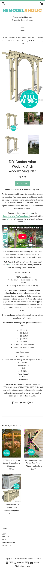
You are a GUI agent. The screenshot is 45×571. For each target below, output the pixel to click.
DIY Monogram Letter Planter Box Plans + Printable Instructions (33, 463)
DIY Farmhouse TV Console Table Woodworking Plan (11, 507)
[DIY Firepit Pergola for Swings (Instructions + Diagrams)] (11, 443)
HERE (10, 264)
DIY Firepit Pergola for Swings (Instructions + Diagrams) (11, 463)
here (30, 213)
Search (4, 533)
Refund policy (7, 545)
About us (5, 536)
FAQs (4, 539)
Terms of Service (8, 542)
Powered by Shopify (34, 558)
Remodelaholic (22, 558)
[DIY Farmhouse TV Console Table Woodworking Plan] (11, 488)
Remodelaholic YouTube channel (16, 216)
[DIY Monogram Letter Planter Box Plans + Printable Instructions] (33, 443)
